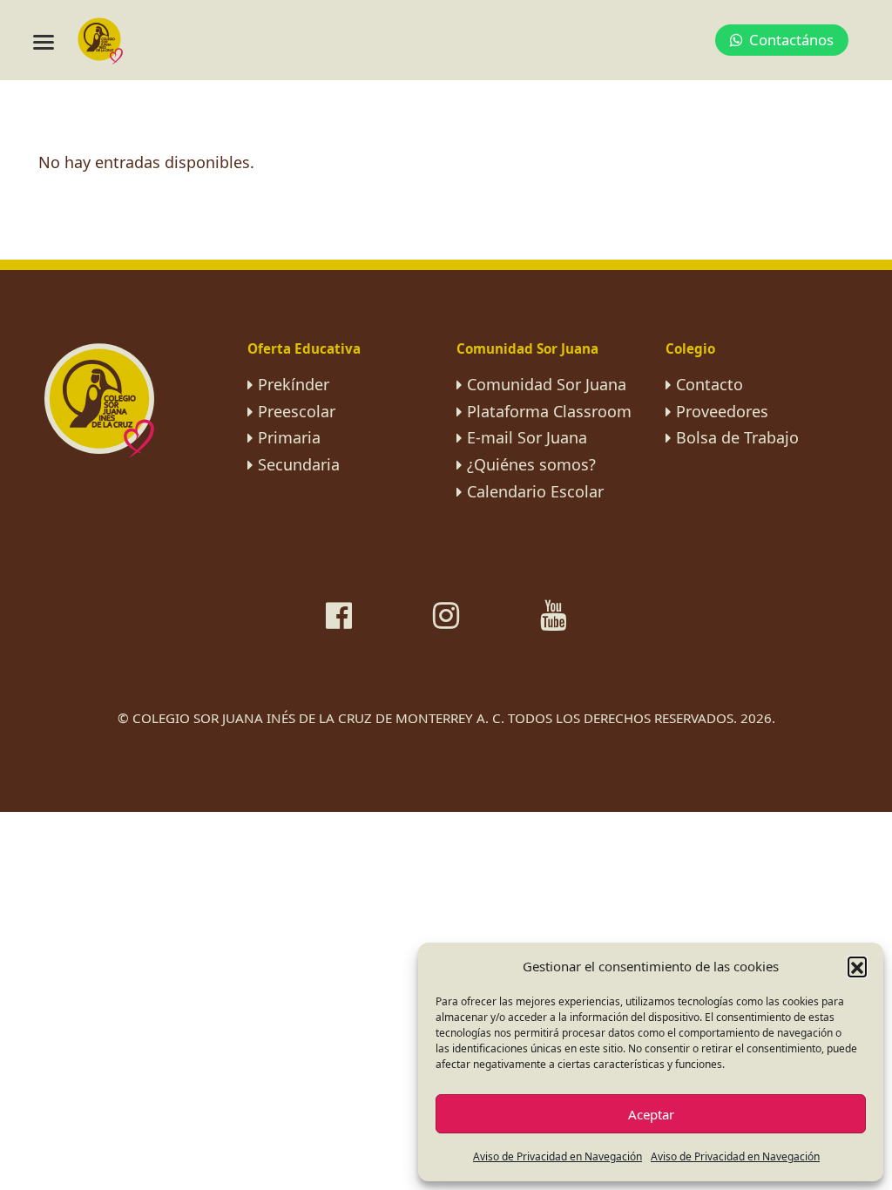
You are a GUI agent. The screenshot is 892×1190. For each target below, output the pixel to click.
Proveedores (722, 411)
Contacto (709, 384)
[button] (857, 966)
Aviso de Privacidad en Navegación (557, 1156)
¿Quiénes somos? (531, 464)
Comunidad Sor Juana (546, 384)
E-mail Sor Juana (527, 437)
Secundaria (299, 464)
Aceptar (651, 1114)
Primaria (289, 437)
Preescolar (296, 411)
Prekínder (293, 384)
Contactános (791, 40)
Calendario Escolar (535, 491)
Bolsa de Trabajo (737, 437)
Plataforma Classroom (549, 411)
